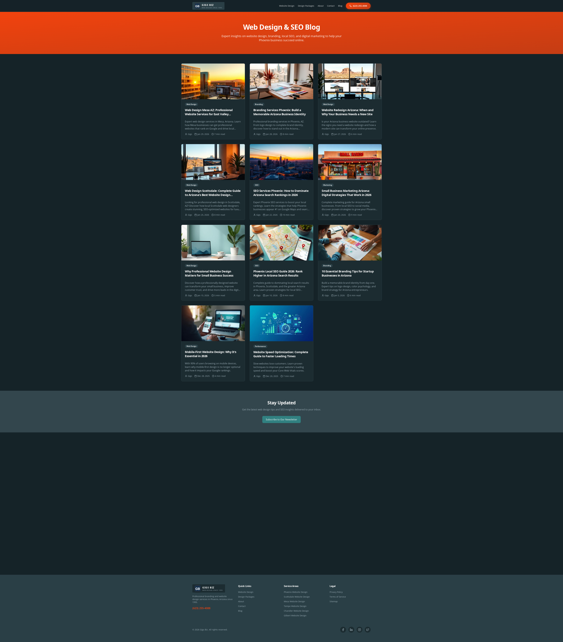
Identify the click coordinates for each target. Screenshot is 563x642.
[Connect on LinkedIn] (351, 630)
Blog (340, 5)
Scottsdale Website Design (297, 596)
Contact (331, 5)
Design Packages (306, 5)
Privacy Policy (336, 592)
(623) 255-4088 (360, 5)
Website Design (286, 5)
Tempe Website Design (295, 606)
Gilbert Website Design (295, 615)
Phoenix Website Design (295, 592)
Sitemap (334, 601)
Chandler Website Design (296, 610)
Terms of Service (338, 596)
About (321, 5)
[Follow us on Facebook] (343, 630)
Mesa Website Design (294, 601)
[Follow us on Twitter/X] (368, 630)
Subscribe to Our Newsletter (281, 419)
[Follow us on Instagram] (359, 630)
